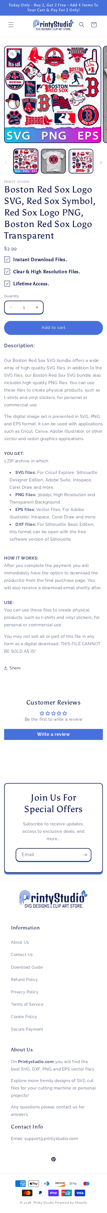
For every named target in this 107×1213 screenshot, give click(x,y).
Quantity (11, 296)
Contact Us (22, 954)
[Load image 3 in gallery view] (81, 161)
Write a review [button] (53, 734)
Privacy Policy (24, 992)
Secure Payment (27, 1029)
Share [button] (15, 668)
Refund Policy (24, 979)
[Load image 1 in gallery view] (25, 161)
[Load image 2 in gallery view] (53, 161)
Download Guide (27, 967)
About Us (20, 942)
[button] (11, 25)
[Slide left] (6, 162)
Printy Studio (43, 1202)
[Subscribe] (85, 855)
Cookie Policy (24, 1016)
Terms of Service (27, 1004)
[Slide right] (101, 162)
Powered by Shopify (71, 1202)
